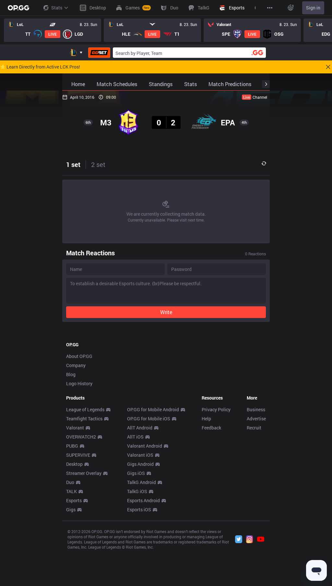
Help (206, 418)
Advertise (256, 418)
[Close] (328, 67)
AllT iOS (135, 437)
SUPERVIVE (78, 455)
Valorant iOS (140, 455)
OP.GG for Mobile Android (153, 409)
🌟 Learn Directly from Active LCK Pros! (40, 67)
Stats (56, 8)
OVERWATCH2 (81, 437)
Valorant (75, 428)
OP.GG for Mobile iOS (148, 418)
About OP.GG (79, 356)
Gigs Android (140, 464)
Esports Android (143, 500)
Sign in (313, 8)
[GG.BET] (99, 52)
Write (166, 312)
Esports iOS (139, 509)
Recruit (254, 428)
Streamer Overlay (83, 473)
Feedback (211, 428)
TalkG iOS (137, 491)
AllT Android (139, 428)
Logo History (79, 383)
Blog (71, 374)
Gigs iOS (136, 473)
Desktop (74, 464)
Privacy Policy (216, 409)
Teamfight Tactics (84, 418)
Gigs (71, 509)
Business (256, 409)
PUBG (72, 446)
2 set (98, 164)
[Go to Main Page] (18, 8)
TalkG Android (141, 482)
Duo (70, 482)
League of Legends (85, 409)
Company (76, 365)
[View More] (269, 7)
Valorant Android (144, 446)
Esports (74, 500)
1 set (73, 164)
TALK (71, 491)
